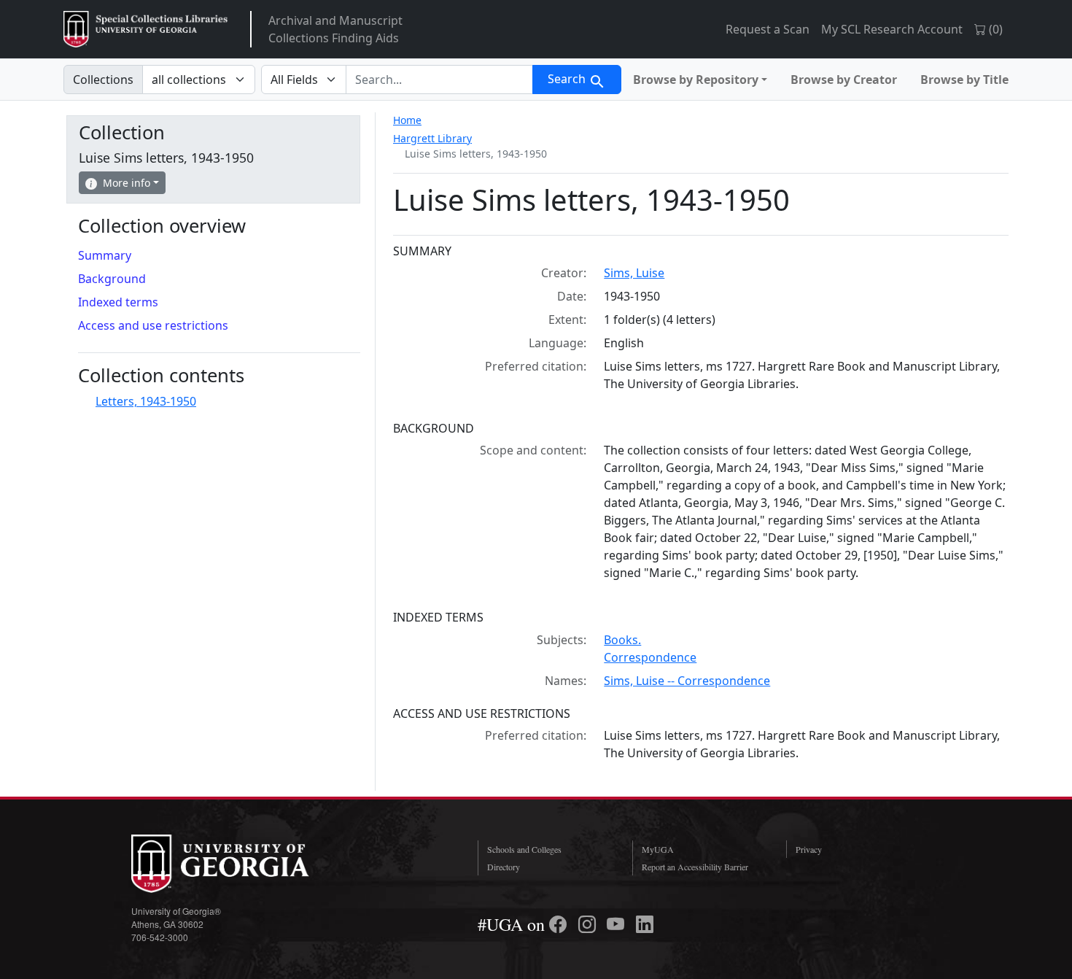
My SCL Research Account (892, 29)
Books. (622, 640)
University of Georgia (240, 864)
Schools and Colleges (524, 849)
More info (126, 183)
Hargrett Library (432, 138)
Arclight (145, 29)
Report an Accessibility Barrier (695, 866)
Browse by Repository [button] (695, 79)
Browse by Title (964, 79)
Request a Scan (767, 29)
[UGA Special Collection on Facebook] (560, 924)
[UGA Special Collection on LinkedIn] (644, 924)
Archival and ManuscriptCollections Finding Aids (335, 29)
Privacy (809, 849)
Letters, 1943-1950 (146, 401)
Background (112, 279)
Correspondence (650, 657)
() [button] (994, 29)
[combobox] (439, 79)
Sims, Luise (634, 273)
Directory (503, 866)
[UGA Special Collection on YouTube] (618, 924)
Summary (104, 255)
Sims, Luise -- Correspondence (687, 681)
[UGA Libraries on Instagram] (589, 924)
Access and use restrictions (153, 325)
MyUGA (658, 849)
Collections (103, 79)
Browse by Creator (844, 79)
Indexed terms (118, 302)
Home (407, 120)
